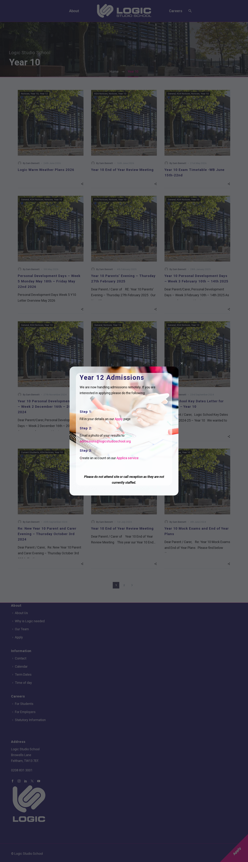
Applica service (128, 458)
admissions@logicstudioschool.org (105, 441)
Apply (119, 419)
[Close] (182, 363)
